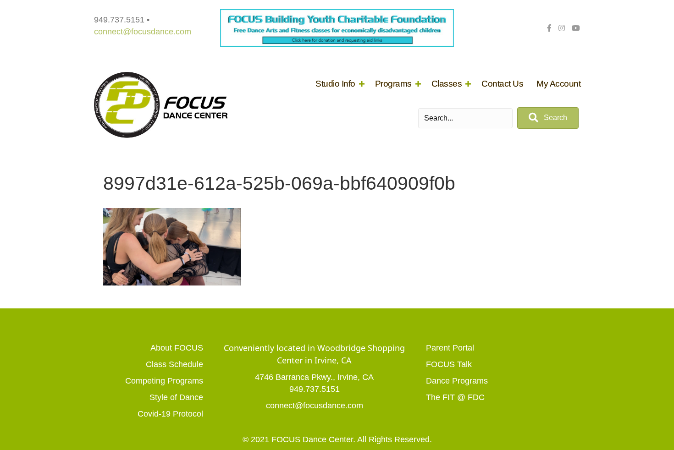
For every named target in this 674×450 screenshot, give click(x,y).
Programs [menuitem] (393, 83)
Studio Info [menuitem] (335, 83)
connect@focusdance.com (142, 31)
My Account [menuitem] (558, 83)
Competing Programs (164, 380)
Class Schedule (174, 364)
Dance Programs (457, 380)
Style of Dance (176, 397)
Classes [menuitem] (446, 83)
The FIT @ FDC (455, 397)
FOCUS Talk (449, 364)
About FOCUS (176, 347)
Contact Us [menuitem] (502, 83)
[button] (361, 83)
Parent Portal (450, 347)
